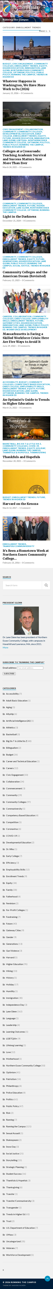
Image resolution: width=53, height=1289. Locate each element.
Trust (8, 1221)
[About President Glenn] (26, 621)
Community (9, 131)
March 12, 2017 (10, 508)
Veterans (10, 1248)
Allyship (10, 714)
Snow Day (11, 1146)
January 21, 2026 (10, 93)
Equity (43, 66)
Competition (12, 822)
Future (7, 138)
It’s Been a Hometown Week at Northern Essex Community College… (26, 554)
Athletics (10, 727)
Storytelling (11, 1160)
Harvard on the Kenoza (20, 504)
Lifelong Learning (14, 1045)
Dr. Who (10, 849)
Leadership (11, 1025)
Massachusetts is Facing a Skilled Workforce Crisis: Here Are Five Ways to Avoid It (26, 338)
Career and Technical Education (21, 761)
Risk (8, 1112)
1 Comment (25, 508)
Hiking (9, 971)
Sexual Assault (13, 1133)
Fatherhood (11, 896)
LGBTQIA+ (22, 140)
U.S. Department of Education (20, 1227)
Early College (23, 318)
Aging (9, 707)
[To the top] (47, 1278)
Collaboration (33, 129)
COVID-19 (34, 446)
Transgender (12, 1207)
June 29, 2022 (9, 346)
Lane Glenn (9, 140)
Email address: (10, 667)
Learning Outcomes (15, 1031)
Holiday (40, 448)
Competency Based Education (32, 384)
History (10, 977)
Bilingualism (12, 747)
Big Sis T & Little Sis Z (29, 444)
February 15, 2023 (11, 280)
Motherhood (12, 1058)
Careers (7, 316)
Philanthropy (12, 1085)
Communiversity (14, 808)
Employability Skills (32, 386)
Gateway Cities (11, 323)
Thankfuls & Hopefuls (16, 452)
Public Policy (10, 145)
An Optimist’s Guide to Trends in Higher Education (26, 402)
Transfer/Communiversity (18, 546)
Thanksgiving (38, 452)
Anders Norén (19, 1285)
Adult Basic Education (16, 700)
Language (10, 1018)
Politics (30, 72)
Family (9, 889)
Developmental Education (18, 134)
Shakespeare (12, 1140)
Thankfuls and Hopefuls (21, 457)
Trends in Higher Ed (14, 147)
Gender (9, 937)
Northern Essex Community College (25, 141)
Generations (10, 261)
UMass (9, 1234)
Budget (7, 64)
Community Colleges (29, 131)
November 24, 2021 (12, 461)
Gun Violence (12, 950)
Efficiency (11, 862)
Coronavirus (12, 828)
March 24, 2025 (10, 167)
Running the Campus (23, 74)
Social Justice (21, 266)
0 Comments (27, 93)
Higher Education (13, 68)
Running (10, 1119)
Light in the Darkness (19, 216)
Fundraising (11, 916)
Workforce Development (22, 329)
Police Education (14, 1092)
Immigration (32, 68)
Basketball (9, 444)
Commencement (14, 788)
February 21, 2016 (11, 562)
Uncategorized (13, 1241)
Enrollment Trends (26, 66)
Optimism (19, 72)
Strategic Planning (15, 1167)
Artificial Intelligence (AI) (18, 720)
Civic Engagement (22, 64)
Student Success (14, 1173)
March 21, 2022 (10, 407)
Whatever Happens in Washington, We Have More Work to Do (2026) (24, 85)
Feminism (10, 903)
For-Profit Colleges (15, 910)
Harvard (10, 957)
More (5, 647)
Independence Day (15, 1004)
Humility (10, 991)
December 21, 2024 (12, 220)
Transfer (10, 1194)
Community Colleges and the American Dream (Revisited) (25, 274)
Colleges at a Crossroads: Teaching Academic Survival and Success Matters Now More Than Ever (24, 157)
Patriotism (11, 1079)
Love (8, 1052)
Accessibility (10, 382)
